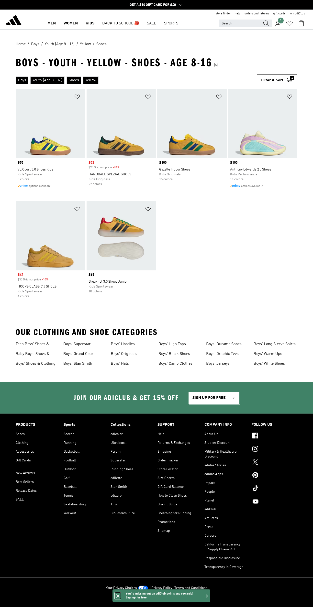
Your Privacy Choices (121, 588)
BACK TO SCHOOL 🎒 (120, 23)
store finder (223, 13)
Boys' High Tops (172, 344)
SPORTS (171, 23)
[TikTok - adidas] (274, 489)
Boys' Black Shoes (174, 354)
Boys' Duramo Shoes (224, 344)
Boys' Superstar (77, 344)
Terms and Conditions (190, 588)
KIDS (90, 23)
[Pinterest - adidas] (274, 475)
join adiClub (297, 13)
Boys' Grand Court (79, 354)
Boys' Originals (124, 354)
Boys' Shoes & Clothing (36, 364)
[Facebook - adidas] (274, 436)
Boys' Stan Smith (77, 364)
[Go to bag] (301, 23)
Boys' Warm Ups (268, 354)
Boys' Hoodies (123, 344)
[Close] (118, 596)
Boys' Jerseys (218, 364)
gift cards (279, 13)
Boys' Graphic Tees (222, 354)
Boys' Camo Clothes (175, 364)
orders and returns (257, 13)
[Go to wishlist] (289, 23)
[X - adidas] (274, 462)
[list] (136, 80)
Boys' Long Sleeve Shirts (275, 344)
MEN (51, 23)
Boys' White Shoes (269, 364)
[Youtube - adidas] (274, 502)
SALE (151, 23)
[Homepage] (14, 21)
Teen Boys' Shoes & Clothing (32, 344)
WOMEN (71, 23)
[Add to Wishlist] (77, 97)
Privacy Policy (161, 588)
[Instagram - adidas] (274, 449)
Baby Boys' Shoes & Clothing (33, 354)
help (238, 13)
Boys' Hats (120, 364)
